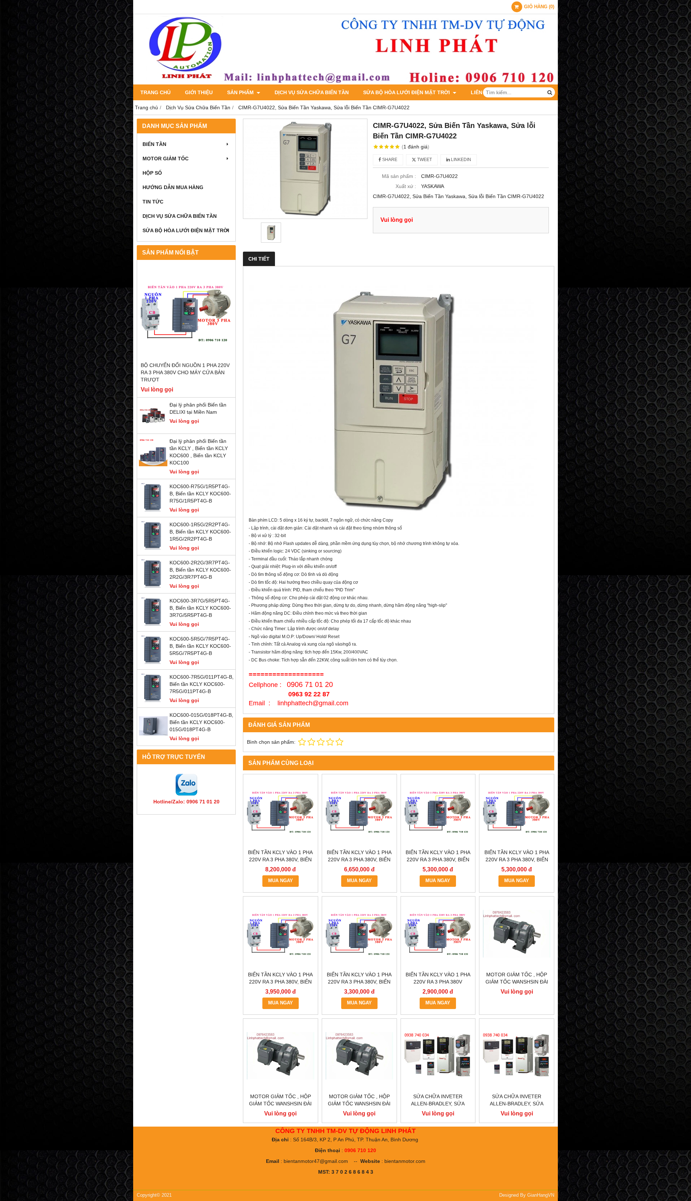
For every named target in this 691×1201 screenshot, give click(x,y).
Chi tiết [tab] (259, 259)
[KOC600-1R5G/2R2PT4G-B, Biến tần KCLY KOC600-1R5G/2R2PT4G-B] (153, 548)
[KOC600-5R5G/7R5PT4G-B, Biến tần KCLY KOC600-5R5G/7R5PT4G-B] (153, 662)
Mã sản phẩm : (399, 176)
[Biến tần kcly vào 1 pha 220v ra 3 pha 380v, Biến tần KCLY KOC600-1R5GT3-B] (359, 933)
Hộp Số (152, 173)
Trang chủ (155, 92)
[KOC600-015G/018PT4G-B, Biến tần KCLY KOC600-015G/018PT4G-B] (153, 738)
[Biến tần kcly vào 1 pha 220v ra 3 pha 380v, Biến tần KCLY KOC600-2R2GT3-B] (280, 933)
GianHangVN (540, 1195)
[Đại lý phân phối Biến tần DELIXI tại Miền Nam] (153, 428)
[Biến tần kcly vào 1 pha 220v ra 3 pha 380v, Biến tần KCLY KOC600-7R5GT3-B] (359, 811)
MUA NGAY (280, 880)
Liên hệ (481, 92)
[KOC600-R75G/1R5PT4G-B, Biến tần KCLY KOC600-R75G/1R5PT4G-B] (153, 510)
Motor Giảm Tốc (166, 158)
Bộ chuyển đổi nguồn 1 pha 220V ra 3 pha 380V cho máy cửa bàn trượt (185, 372)
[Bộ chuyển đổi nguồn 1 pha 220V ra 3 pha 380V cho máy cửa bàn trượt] (186, 312)
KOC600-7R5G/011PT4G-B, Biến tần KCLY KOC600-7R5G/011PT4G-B (202, 684)
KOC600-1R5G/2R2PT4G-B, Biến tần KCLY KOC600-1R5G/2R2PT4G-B (200, 532)
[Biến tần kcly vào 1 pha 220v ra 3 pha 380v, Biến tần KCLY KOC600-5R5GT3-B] (438, 811)
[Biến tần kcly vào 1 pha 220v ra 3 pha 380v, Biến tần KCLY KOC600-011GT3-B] (280, 811)
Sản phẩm (241, 92)
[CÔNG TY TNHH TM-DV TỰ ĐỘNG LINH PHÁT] (345, 83)
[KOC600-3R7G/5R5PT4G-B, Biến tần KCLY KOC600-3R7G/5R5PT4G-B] (153, 624)
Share (389, 159)
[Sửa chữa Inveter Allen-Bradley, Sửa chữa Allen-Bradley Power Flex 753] (516, 1056)
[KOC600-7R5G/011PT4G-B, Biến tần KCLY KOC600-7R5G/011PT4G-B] (153, 700)
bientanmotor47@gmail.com (316, 1161)
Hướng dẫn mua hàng (173, 187)
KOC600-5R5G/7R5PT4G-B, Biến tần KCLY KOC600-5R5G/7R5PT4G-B (200, 646)
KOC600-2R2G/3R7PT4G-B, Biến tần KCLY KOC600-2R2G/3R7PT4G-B (200, 570)
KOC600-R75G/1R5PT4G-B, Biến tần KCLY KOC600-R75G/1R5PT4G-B (200, 493)
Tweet (424, 159)
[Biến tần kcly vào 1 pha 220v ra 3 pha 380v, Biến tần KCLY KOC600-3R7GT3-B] (516, 811)
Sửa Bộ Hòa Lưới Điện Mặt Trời (407, 92)
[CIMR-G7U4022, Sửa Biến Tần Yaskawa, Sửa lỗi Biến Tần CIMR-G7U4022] (305, 169)
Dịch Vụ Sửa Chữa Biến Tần (312, 92)
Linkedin (460, 159)
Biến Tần (154, 144)
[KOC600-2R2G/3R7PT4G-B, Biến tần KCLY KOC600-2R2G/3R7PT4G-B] (153, 586)
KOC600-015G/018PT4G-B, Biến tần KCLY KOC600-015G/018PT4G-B (201, 722)
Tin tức (153, 202)
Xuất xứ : (406, 186)
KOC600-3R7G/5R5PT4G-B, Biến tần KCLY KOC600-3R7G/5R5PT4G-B (200, 608)
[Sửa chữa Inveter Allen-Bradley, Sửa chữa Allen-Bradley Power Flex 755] (438, 1056)
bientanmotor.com (404, 1161)
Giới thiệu (199, 92)
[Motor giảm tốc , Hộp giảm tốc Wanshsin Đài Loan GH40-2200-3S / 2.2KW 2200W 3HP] (516, 933)
